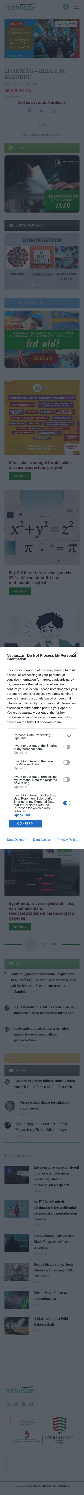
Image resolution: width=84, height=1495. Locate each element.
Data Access (42, 839)
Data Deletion (16, 839)
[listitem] (42, 736)
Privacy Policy (67, 839)
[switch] (66, 747)
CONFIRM (25, 823)
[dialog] (42, 747)
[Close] (75, 656)
